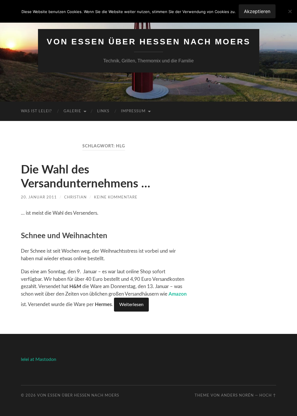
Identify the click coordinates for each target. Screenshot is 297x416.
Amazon (178, 294)
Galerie (72, 111)
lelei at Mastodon (38, 359)
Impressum (133, 111)
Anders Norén (237, 395)
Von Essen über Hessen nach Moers (149, 41)
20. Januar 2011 (39, 197)
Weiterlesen (131, 304)
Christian (75, 197)
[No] (290, 11)
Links (103, 111)
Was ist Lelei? (36, 111)
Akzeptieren (257, 11)
